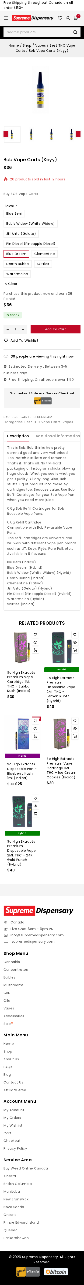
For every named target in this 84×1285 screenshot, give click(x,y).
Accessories (14, 1016)
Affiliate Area (15, 1090)
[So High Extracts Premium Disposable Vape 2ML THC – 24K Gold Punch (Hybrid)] (22, 811)
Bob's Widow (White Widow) (30, 223)
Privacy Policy (15, 1148)
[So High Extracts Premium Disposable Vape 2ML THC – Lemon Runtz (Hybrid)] (61, 648)
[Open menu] (6, 18)
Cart (7, 1133)
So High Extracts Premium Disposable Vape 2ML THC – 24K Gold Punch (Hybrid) (21, 853)
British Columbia (18, 1183)
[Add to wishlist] (35, 634)
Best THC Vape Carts (42, 422)
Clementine (44, 253)
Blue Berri (14, 213)
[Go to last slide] (6, 134)
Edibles (9, 977)
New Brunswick (16, 1199)
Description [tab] (18, 435)
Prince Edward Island (21, 1222)
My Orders (12, 1117)
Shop (8, 1051)
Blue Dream (16, 253)
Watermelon (17, 274)
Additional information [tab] (58, 435)
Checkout (12, 1140)
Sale (7, 1023)
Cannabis (12, 962)
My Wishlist (13, 1125)
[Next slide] (78, 134)
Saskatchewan (16, 1238)
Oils (7, 1000)
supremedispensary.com (32, 941)
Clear (13, 283)
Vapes (68, 422)
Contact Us (13, 1082)
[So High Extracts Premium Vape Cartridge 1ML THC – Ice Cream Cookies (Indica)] (61, 734)
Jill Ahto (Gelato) (21, 233)
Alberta (10, 1176)
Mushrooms (14, 985)
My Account (14, 1110)
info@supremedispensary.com (37, 935)
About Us (11, 1059)
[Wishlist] (60, 18)
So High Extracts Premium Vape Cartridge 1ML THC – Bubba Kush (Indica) (21, 681)
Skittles (43, 263)
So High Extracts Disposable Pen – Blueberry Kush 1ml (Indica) (22, 771)
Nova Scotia (14, 1207)
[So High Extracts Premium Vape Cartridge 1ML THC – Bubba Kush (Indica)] (22, 648)
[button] (12, 134)
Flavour (10, 206)
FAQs (8, 1067)
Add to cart (55, 329)
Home (9, 1043)
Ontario (10, 1214)
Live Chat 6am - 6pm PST (32, 928)
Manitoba (12, 1191)
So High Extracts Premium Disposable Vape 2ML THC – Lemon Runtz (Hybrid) (61, 689)
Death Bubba (17, 263)
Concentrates (16, 969)
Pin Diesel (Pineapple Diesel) (31, 243)
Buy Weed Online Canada (26, 1168)
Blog (7, 1074)
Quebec (11, 1230)
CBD (7, 992)
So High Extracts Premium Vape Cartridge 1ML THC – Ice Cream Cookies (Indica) (62, 767)
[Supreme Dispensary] (35, 18)
